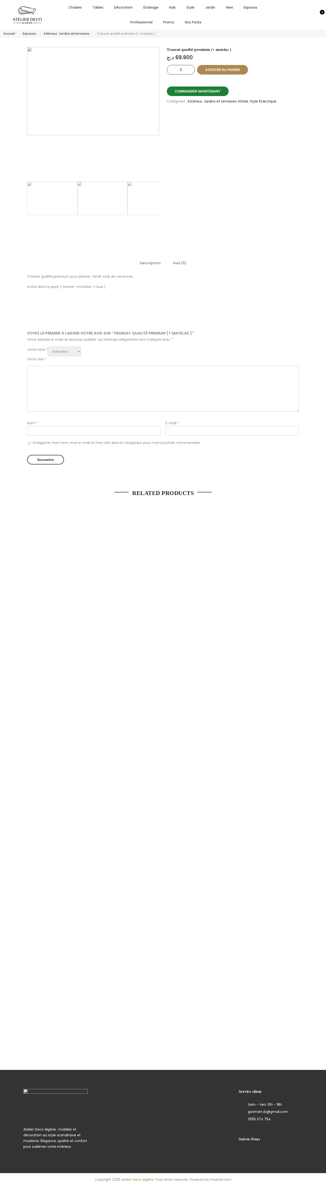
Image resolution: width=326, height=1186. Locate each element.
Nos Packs (193, 22)
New (229, 7)
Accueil (9, 33)
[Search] (296, 15)
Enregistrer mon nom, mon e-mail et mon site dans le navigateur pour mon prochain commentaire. (116, 442)
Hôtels (243, 101)
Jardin (210, 7)
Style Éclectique (263, 101)
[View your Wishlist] (311, 15)
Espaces (250, 7)
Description (150, 263)
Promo (168, 22)
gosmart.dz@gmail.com (268, 1111)
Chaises (75, 7)
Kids (172, 7)
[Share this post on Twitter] (227, 118)
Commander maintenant (198, 91)
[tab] (150, 263)
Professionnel (141, 22)
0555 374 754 (259, 1119)
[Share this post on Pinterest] (239, 118)
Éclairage (150, 7)
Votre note (37, 349)
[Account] (304, 15)
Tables (97, 7)
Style (190, 7)
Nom (32, 423)
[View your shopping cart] (318, 15)
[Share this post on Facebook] (215, 118)
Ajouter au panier (222, 70)
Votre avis (36, 359)
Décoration (123, 7)
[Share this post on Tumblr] (250, 118)
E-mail (172, 423)
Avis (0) (179, 263)
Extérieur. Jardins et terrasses (66, 33)
